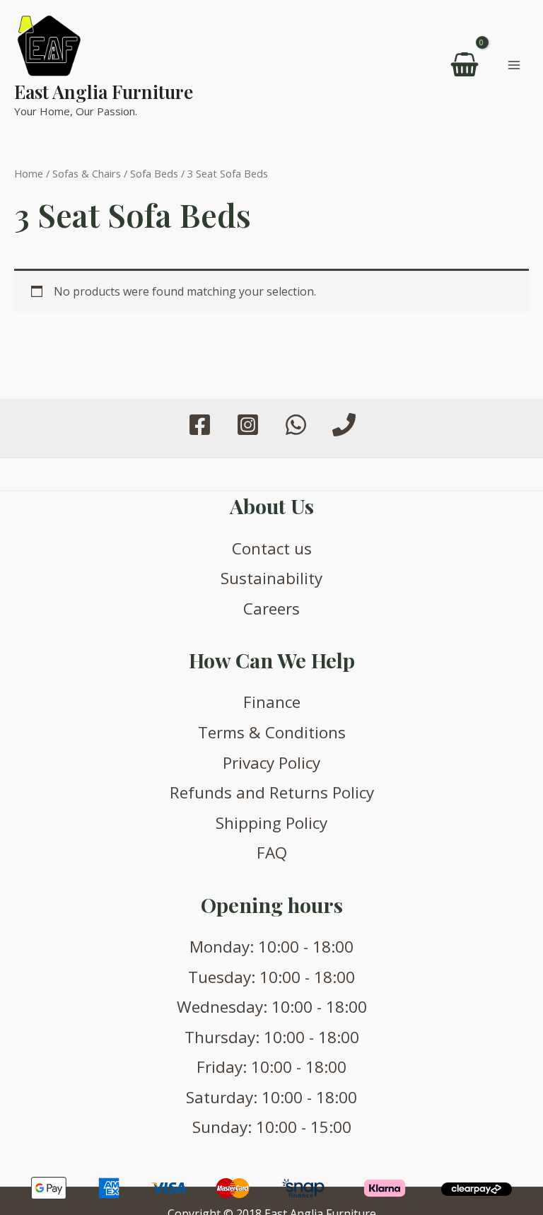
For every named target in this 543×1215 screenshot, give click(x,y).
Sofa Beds (154, 173)
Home (28, 173)
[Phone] (344, 424)
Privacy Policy (271, 763)
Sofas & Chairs (86, 173)
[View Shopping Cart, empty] (465, 65)
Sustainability (271, 578)
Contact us (272, 548)
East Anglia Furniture (103, 91)
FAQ (272, 853)
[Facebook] (199, 424)
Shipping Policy (271, 823)
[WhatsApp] (296, 424)
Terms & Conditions (272, 732)
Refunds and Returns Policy (272, 792)
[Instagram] (247, 424)
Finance (271, 702)
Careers (271, 609)
